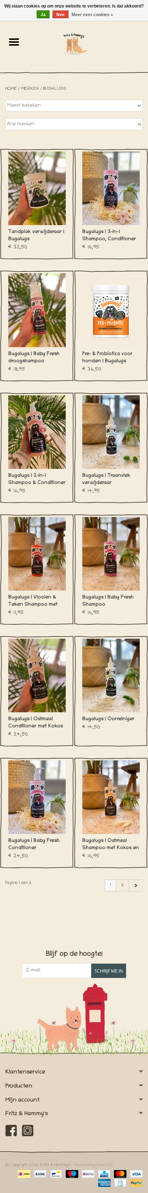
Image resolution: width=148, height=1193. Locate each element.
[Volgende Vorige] (135, 886)
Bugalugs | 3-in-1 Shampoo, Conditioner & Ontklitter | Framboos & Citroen (109, 236)
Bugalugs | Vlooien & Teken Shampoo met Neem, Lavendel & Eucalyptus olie (32, 602)
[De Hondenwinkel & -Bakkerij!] (88, 44)
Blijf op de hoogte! (74, 954)
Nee (60, 14)
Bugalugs (54, 89)
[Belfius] (87, 1174)
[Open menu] (14, 41)
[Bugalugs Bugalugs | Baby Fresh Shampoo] (111, 554)
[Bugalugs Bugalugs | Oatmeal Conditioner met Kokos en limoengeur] (37, 675)
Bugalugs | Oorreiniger (108, 719)
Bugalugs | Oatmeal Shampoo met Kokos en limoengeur (110, 845)
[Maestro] (71, 1174)
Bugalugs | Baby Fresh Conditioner (34, 844)
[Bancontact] (55, 1174)
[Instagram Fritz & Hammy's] (27, 1130)
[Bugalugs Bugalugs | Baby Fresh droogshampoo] (37, 310)
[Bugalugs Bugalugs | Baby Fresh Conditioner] (37, 797)
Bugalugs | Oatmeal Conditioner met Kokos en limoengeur (35, 723)
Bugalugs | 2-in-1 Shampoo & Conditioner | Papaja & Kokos (37, 480)
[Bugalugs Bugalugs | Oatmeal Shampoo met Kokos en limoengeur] (111, 797)
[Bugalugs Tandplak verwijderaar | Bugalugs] (37, 188)
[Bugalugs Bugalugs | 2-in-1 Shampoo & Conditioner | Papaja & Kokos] (37, 432)
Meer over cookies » (92, 14)
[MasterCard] (119, 1174)
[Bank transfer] (39, 1174)
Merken (30, 89)
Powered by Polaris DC (94, 1165)
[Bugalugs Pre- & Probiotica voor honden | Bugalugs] (111, 310)
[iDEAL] (23, 1174)
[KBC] (103, 1174)
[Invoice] (120, 1183)
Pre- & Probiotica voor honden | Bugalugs (107, 357)
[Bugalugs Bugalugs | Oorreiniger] (111, 675)
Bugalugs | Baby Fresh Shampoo (108, 601)
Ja (43, 14)
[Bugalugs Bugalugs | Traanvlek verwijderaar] (111, 432)
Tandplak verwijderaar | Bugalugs (36, 235)
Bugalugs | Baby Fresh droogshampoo (34, 357)
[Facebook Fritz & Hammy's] (11, 1130)
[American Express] (104, 1183)
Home (11, 89)
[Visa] (135, 1174)
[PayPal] (135, 1183)
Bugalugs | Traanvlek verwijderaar (106, 479)
